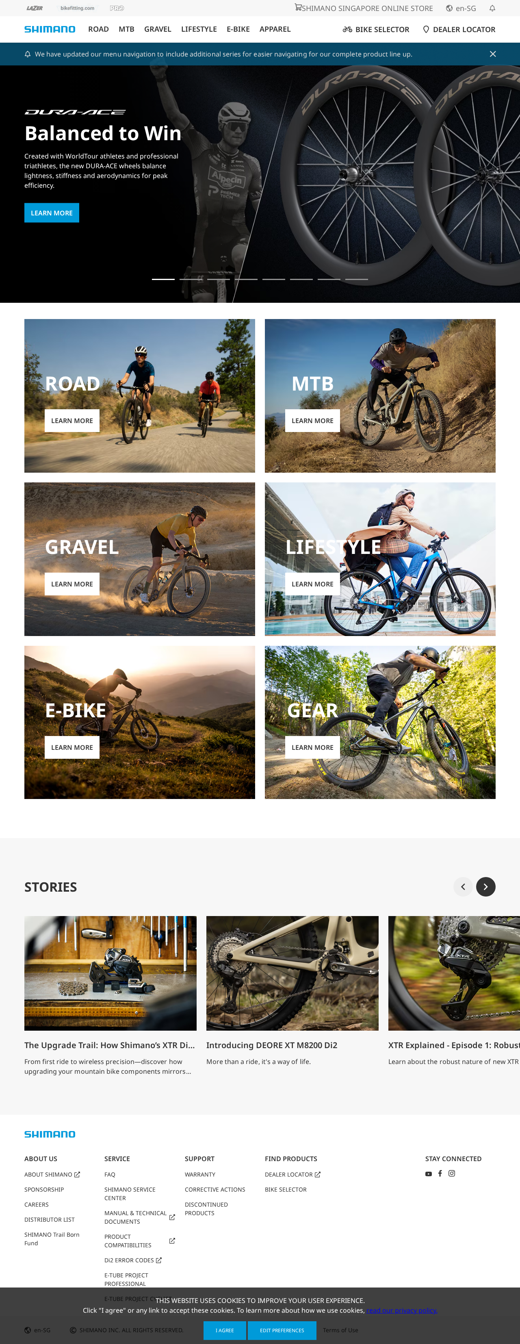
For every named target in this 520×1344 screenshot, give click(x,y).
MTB (126, 29)
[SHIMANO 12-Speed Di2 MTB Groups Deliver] (329, 279)
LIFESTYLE (199, 29)
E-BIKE (238, 29)
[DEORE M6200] (246, 279)
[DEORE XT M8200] (218, 279)
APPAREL (275, 29)
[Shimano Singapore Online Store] (356, 279)
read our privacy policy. (402, 1310)
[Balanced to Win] (163, 279)
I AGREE (225, 1330)
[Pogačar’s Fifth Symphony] (191, 279)
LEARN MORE (52, 212)
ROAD (98, 29)
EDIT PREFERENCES (282, 1330)
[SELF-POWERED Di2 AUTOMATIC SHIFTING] (301, 279)
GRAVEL (157, 29)
